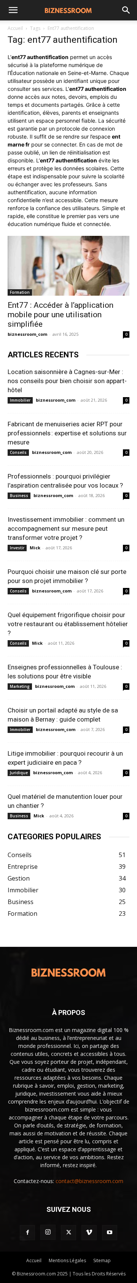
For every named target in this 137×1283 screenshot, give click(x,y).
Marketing (20, 686)
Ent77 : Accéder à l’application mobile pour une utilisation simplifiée (60, 315)
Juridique (19, 772)
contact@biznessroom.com (89, 1181)
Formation (20, 292)
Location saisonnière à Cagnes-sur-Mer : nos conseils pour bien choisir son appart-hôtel (67, 381)
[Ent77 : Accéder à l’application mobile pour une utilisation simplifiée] (68, 266)
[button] (13, 10)
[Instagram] (48, 1232)
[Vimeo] (89, 1232)
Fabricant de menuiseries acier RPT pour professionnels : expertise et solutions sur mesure (67, 433)
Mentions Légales (67, 1260)
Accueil (15, 28)
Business (19, 495)
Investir (17, 547)
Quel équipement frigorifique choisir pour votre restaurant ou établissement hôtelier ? (68, 624)
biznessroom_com (27, 334)
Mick (35, 547)
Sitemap (102, 1260)
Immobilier (20, 400)
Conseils (18, 452)
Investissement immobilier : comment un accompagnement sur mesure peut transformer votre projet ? (66, 528)
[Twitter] (68, 1232)
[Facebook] (27, 1232)
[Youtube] (109, 1232)
